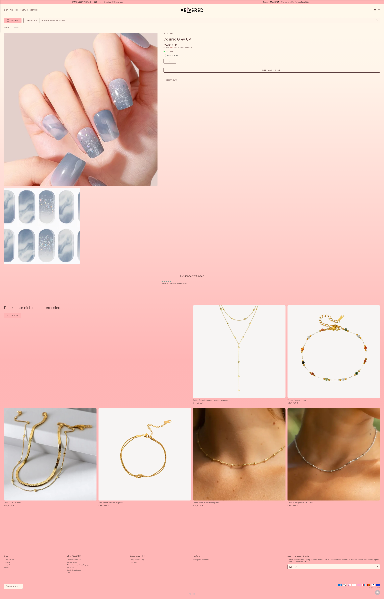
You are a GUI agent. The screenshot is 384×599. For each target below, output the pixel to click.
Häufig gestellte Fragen (137, 559)
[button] (272, 80)
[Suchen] (377, 20)
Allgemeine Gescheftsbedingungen (78, 565)
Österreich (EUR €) (12, 586)
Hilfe (68, 573)
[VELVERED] (192, 10)
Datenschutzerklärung (74, 559)
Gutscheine (133, 562)
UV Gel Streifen (9, 559)
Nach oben (192, 594)
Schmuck (7, 562)
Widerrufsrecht (72, 562)
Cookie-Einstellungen (74, 570)
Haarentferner (8, 565)
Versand (172, 47)
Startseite (6, 27)
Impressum (70, 567)
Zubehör (7, 567)
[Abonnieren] (377, 566)
